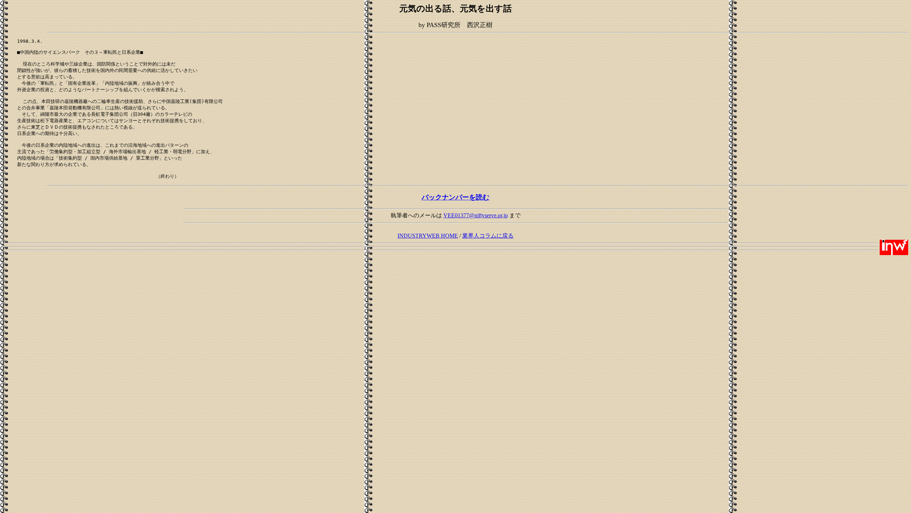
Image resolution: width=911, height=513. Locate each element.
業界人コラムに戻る (488, 236)
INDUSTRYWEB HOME (427, 236)
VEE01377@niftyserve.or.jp (475, 215)
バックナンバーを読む (455, 197)
